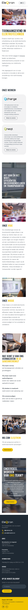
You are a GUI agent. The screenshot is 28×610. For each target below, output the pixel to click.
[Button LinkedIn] (6, 606)
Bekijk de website (11, 118)
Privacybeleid (5, 603)
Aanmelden (7, 591)
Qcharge (22, 56)
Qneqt (15, 56)
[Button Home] (8, 3)
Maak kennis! (7, 449)
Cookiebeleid (19, 602)
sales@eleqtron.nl (9, 533)
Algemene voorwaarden (8, 602)
